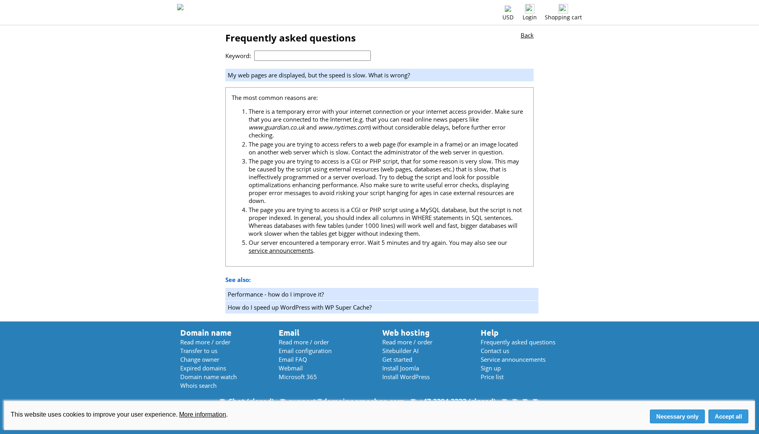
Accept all (728, 416)
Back (527, 35)
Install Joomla (400, 368)
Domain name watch (208, 377)
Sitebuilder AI (400, 351)
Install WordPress (406, 377)
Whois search (198, 385)
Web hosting (406, 332)
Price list (492, 377)
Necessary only (677, 416)
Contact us (495, 351)
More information (202, 414)
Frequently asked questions (518, 342)
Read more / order (205, 342)
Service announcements (513, 359)
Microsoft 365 (298, 377)
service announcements (281, 250)
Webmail (291, 368)
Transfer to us (198, 351)
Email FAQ (293, 359)
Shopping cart (563, 17)
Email (289, 332)
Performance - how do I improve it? (276, 294)
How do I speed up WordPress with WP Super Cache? (300, 307)
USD (508, 17)
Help (489, 332)
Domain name (206, 332)
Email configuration (305, 351)
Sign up (491, 368)
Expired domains (203, 368)
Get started (397, 359)
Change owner (199, 359)
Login (530, 17)
